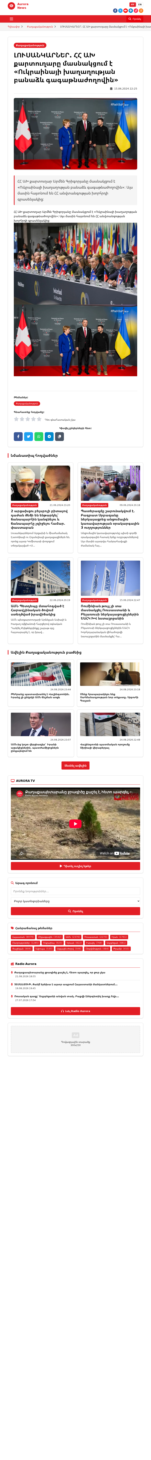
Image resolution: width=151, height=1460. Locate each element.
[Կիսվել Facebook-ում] (18, 436)
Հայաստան (23, 936)
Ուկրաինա (52, 942)
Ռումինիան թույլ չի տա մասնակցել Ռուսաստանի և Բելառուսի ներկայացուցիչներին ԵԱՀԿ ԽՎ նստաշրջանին (110, 612)
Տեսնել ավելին (75, 765)
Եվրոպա (44, 948)
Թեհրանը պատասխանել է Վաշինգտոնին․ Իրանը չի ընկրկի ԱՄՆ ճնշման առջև (40, 695)
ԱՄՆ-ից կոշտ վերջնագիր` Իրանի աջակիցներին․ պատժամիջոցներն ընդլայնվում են (35, 747)
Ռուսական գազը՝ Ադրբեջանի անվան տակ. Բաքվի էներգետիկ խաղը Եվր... (66, 996)
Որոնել (78, 911)
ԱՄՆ (73, 936)
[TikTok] (136, 10)
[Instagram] (141, 10)
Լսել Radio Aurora (77, 1011)
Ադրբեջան (116, 942)
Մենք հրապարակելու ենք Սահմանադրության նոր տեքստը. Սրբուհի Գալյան (109, 697)
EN (140, 4)
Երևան (74, 942)
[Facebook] (115, 10)
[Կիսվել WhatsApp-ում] (38, 436)
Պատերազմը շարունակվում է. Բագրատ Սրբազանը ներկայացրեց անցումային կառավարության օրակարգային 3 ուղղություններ (110, 519)
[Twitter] (120, 10)
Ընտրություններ (25, 942)
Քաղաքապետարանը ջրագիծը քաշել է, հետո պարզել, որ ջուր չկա (59, 972)
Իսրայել (94, 942)
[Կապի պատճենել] (59, 436)
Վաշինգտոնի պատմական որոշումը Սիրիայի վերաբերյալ (105, 746)
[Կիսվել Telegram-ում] (49, 436)
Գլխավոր (14, 26)
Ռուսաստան (95, 936)
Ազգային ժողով (69, 948)
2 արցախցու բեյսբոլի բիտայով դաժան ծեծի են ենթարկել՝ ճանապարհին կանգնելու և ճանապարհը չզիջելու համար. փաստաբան (39, 519)
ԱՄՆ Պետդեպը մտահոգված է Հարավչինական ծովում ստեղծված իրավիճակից (37, 610)
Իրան (119, 936)
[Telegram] (131, 10)
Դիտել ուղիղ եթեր (77, 866)
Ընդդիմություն (97, 948)
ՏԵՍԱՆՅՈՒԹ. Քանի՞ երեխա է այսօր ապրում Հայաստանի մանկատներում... (65, 984)
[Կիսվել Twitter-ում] (28, 436)
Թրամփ (121, 948)
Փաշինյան (21, 948)
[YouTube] (125, 10)
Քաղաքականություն (40, 26)
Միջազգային (49, 936)
